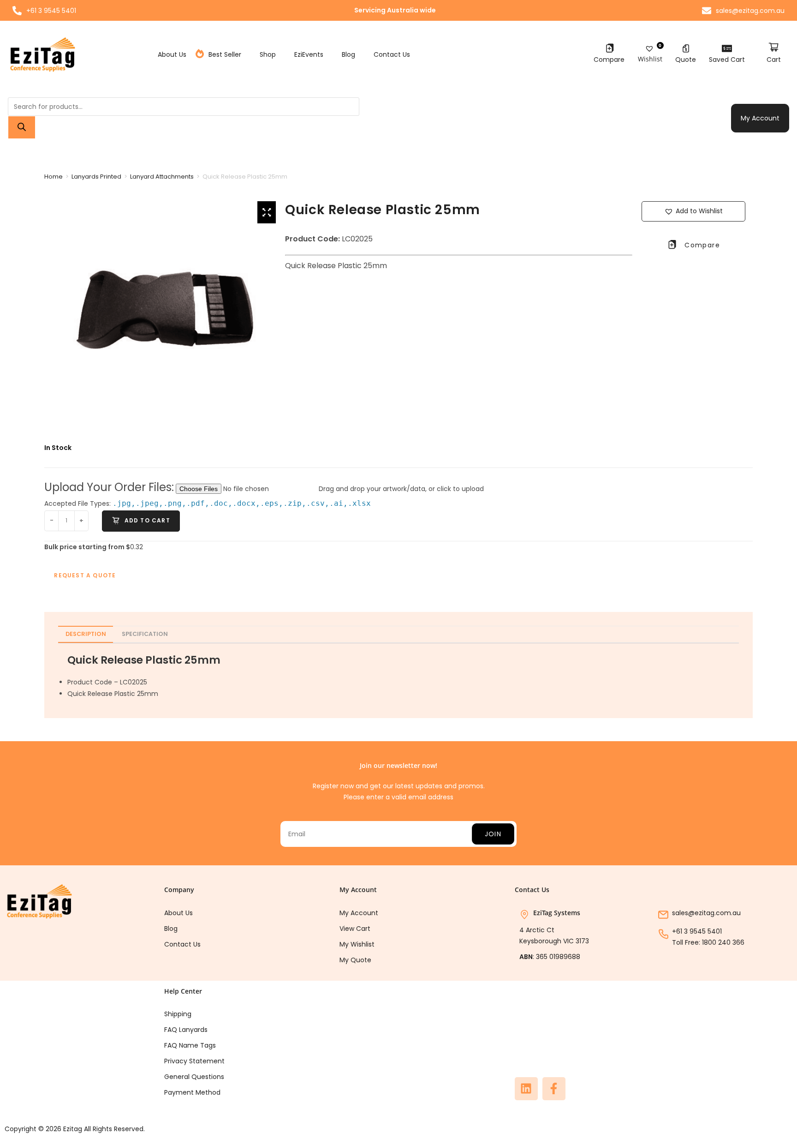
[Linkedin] (526, 1088)
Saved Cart (727, 59)
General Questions (194, 1076)
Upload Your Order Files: (109, 487)
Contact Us (392, 54)
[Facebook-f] (553, 1088)
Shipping (177, 1014)
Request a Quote (85, 575)
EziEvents (308, 54)
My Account (760, 118)
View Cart (354, 928)
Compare (609, 59)
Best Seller (224, 54)
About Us (172, 54)
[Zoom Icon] (266, 212)
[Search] (22, 127)
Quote (685, 59)
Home (53, 176)
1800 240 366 (723, 942)
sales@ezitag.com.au (706, 912)
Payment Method (192, 1092)
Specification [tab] (145, 634)
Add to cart (146, 520)
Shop (268, 54)
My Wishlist (357, 944)
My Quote (355, 960)
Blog (348, 54)
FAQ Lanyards (186, 1029)
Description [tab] (85, 634)
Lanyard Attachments (162, 176)
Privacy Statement (194, 1061)
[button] (694, 211)
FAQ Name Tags (190, 1045)
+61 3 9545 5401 (697, 931)
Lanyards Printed (96, 176)
